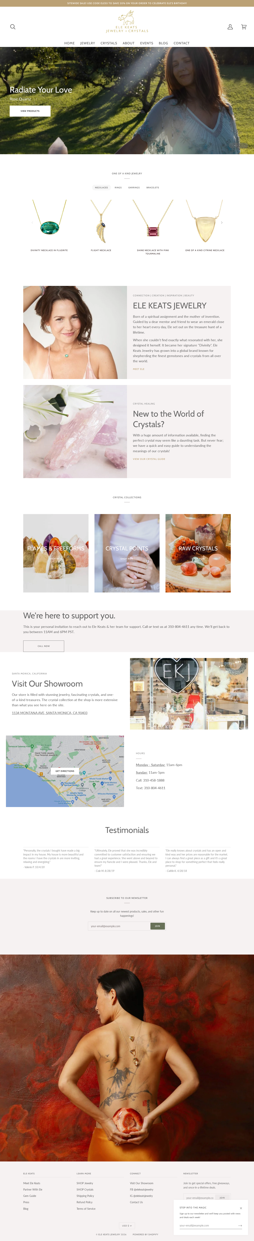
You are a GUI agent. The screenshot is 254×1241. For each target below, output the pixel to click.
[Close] (242, 1206)
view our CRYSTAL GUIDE (149, 459)
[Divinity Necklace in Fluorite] (49, 223)
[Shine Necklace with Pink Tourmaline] (153, 223)
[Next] (221, 222)
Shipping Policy (85, 1195)
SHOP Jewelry (85, 1183)
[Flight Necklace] (101, 223)
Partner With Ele (32, 1189)
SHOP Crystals (85, 1189)
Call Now (44, 646)
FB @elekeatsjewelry (141, 1189)
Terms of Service (86, 1208)
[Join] (237, 1226)
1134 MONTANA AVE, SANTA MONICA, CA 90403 (49, 713)
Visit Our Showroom (141, 1183)
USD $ (125, 1225)
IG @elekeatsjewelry (141, 1195)
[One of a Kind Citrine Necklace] (205, 223)
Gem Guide (29, 1195)
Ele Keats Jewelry (109, 1234)
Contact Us (136, 1202)
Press (26, 1202)
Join (157, 926)
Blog (25, 1208)
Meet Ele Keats (31, 1183)
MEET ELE (138, 369)
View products (30, 116)
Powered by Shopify (145, 1234)
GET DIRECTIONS (65, 771)
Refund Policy (84, 1202)
